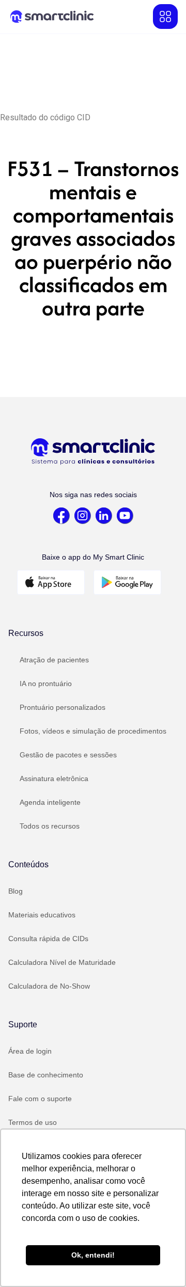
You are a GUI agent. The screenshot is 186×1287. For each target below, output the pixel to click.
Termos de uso (32, 1122)
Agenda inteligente (50, 802)
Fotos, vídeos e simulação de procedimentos (93, 731)
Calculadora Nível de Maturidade (62, 962)
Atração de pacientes (54, 659)
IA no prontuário (46, 683)
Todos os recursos (50, 826)
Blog (15, 891)
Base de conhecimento (45, 1074)
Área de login (30, 1051)
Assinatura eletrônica (54, 778)
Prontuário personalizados (62, 707)
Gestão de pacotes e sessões (68, 754)
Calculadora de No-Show (49, 986)
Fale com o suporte (40, 1098)
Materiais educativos (41, 914)
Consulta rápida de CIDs (48, 938)
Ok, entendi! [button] (93, 1255)
